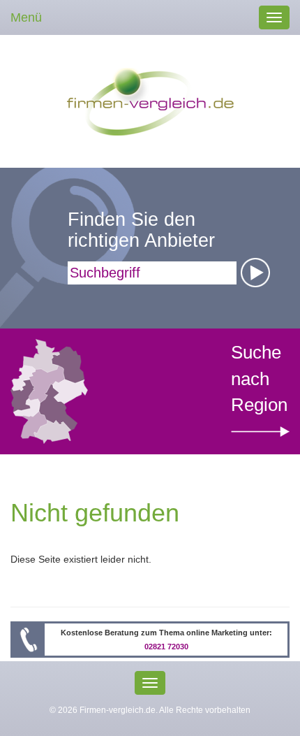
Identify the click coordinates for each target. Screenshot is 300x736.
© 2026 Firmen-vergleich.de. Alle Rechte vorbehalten (150, 710)
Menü (26, 17)
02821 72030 (166, 646)
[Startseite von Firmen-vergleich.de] (150, 100)
